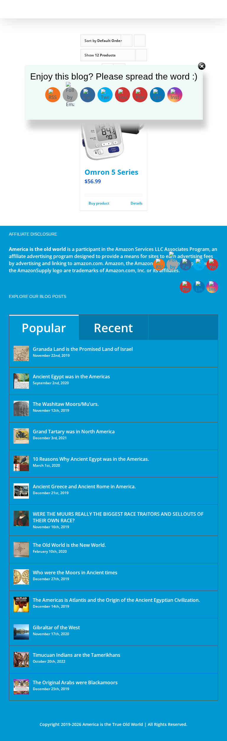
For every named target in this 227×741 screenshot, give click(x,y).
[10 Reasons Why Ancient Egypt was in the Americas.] (21, 463)
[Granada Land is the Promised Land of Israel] (21, 353)
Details (136, 203)
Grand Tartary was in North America (74, 431)
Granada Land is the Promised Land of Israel (83, 349)
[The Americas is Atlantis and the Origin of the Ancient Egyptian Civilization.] (21, 604)
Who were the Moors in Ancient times (75, 572)
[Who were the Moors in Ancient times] (21, 577)
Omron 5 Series (111, 172)
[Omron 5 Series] (113, 127)
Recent (113, 328)
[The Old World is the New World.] (21, 549)
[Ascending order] (139, 41)
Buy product (99, 203)
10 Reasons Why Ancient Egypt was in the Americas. (91, 459)
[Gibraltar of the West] (21, 632)
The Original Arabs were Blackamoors (75, 682)
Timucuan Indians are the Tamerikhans (76, 655)
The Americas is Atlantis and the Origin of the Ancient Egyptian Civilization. (116, 600)
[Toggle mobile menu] (215, 9)
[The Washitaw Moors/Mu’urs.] (21, 408)
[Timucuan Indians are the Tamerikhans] (21, 659)
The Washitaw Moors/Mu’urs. (66, 404)
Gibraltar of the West (56, 627)
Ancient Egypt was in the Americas (71, 376)
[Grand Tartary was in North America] (21, 436)
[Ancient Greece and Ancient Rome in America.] (21, 491)
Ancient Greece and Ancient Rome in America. (84, 486)
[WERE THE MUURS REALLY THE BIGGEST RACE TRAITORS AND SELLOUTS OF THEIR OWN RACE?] (21, 518)
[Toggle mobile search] (205, 9)
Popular (44, 328)
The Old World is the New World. (69, 545)
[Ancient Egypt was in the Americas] (21, 381)
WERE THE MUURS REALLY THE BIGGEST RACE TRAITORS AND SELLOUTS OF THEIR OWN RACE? (118, 517)
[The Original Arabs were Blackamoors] (21, 687)
